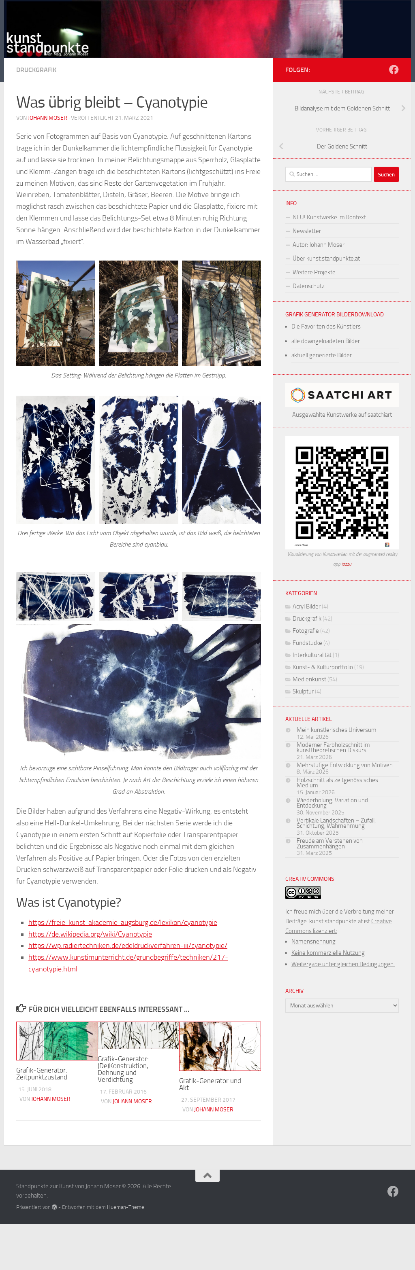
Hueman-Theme (125, 1207)
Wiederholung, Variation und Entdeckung (332, 803)
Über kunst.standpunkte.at (326, 258)
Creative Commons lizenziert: (340, 943)
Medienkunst (309, 679)
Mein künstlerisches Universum (336, 730)
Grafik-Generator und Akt (210, 1084)
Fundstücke (307, 643)
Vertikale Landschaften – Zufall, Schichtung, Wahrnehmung (336, 823)
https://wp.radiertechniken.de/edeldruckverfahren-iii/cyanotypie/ (127, 945)
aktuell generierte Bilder (321, 355)
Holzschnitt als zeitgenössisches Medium (337, 782)
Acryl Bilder (307, 606)
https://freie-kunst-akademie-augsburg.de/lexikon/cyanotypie (122, 922)
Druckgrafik (36, 70)
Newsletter (307, 231)
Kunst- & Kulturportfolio (323, 667)
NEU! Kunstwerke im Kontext (329, 217)
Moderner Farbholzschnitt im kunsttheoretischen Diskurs (333, 747)
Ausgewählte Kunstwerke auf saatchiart (342, 414)
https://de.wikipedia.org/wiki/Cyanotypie (90, 934)
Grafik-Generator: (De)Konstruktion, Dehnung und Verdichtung (123, 1069)
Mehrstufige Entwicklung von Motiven (345, 765)
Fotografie (306, 630)
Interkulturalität (312, 655)
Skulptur (303, 691)
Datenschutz (309, 286)
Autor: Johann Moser (318, 244)
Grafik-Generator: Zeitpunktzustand (41, 1073)
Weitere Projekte (314, 272)
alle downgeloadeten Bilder (325, 341)
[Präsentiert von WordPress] (54, 1207)
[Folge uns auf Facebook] (394, 69)
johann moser (47, 117)
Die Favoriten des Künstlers (326, 326)
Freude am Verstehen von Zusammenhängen (330, 843)
